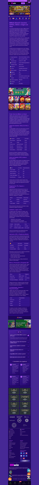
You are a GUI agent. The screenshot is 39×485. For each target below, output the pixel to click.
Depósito (10, 445)
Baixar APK (24, 460)
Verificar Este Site (11, 457)
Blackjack (10, 436)
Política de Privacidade (23, 444)
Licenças (21, 441)
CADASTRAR (28, 3)
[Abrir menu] (9, 3)
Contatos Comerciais (12, 454)
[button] (19, 335)
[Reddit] (24, 458)
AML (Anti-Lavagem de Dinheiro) (24, 447)
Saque (10, 448)
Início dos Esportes (22, 431)
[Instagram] (26, 453)
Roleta (10, 437)
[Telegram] (21, 453)
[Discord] (21, 456)
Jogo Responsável (22, 446)
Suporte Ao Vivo (22, 448)
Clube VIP (10, 441)
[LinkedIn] (26, 456)
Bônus (21, 430)
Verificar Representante (12, 456)
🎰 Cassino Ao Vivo (11, 431)
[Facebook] (24, 456)
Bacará (10, 438)
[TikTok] (21, 458)
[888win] (16, 3)
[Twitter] (24, 453)
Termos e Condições (23, 445)
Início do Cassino (11, 430)
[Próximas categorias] (29, 19)
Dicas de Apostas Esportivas (24, 435)
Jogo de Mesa (11, 435)
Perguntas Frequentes (12, 444)
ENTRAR (23, 3)
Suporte (10, 455)
